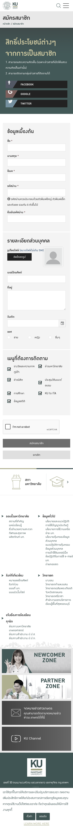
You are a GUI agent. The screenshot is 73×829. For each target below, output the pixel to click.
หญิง (37, 337)
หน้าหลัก (6, 24)
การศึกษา (19, 393)
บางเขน (49, 580)
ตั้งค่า (29, 816)
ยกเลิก (36, 455)
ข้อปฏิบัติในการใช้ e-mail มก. (59, 558)
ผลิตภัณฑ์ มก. (17, 537)
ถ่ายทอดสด (51, 564)
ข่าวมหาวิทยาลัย (53, 366)
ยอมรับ (43, 816)
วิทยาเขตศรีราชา (54, 596)
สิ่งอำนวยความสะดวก (20, 529)
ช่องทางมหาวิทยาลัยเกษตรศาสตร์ (20, 628)
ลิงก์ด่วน (13, 584)
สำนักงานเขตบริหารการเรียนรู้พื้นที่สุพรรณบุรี (58, 602)
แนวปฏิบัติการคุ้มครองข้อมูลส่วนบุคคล (57, 546)
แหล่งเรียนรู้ (15, 525)
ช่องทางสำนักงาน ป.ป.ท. (22, 638)
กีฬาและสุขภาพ (17, 533)
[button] (5, 482)
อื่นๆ (57, 337)
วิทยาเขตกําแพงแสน (56, 584)
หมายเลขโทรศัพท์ (18, 580)
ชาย (16, 337)
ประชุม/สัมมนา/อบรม (53, 383)
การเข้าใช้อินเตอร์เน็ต (56, 552)
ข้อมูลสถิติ (19, 401)
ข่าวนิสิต (18, 380)
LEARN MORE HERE (36, 823)
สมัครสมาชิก (18, 24)
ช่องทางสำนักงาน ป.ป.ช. (22, 634)
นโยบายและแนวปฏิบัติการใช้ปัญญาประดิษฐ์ (57, 523)
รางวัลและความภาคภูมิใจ (24, 369)
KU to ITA (50, 393)
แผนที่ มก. (14, 588)
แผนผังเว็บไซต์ (17, 592)
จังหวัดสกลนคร (58, 590)
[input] (33, 323)
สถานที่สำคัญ (16, 521)
